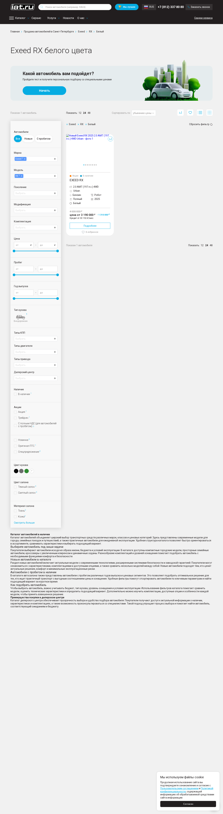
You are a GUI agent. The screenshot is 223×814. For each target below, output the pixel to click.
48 (89, 113)
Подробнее (90, 225)
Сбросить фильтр (199, 124)
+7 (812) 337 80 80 (171, 7)
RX (67, 135)
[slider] (14, 251)
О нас (80, 18)
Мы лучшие (126, 7)
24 (84, 113)
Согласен (188, 804)
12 (80, 113)
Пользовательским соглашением (179, 788)
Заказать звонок (200, 7)
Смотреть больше (24, 522)
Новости (68, 18)
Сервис (36, 18)
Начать (44, 90)
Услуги (51, 18)
